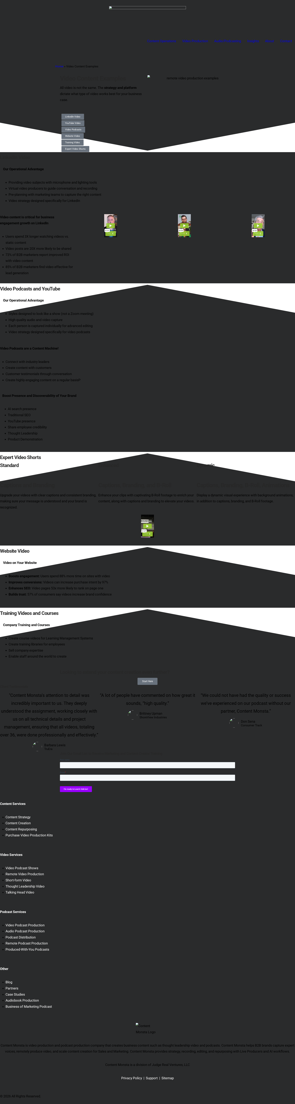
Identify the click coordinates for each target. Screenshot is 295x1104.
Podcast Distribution (21, 937)
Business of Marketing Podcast (29, 1007)
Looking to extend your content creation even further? (114, 672)
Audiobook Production (22, 1000)
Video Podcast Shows (22, 868)
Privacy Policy (131, 1078)
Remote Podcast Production (27, 943)
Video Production (195, 41)
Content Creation (18, 823)
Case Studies (15, 994)
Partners (12, 988)
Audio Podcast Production (25, 931)
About (269, 41)
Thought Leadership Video (25, 886)
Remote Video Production (25, 874)
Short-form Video (18, 880)
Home (59, 66)
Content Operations (161, 41)
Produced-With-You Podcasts (27, 949)
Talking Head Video (20, 892)
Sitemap (167, 1078)
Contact (286, 41)
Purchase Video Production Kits (29, 835)
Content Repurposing (21, 829)
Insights (253, 41)
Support (152, 1078)
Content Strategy (18, 817)
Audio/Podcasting (227, 41)
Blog (9, 982)
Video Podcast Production (25, 925)
